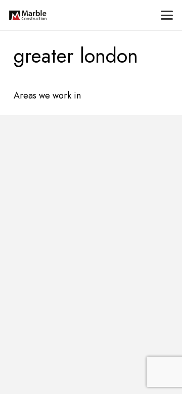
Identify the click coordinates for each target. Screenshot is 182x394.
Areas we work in (47, 95)
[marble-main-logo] (28, 15)
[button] (167, 15)
